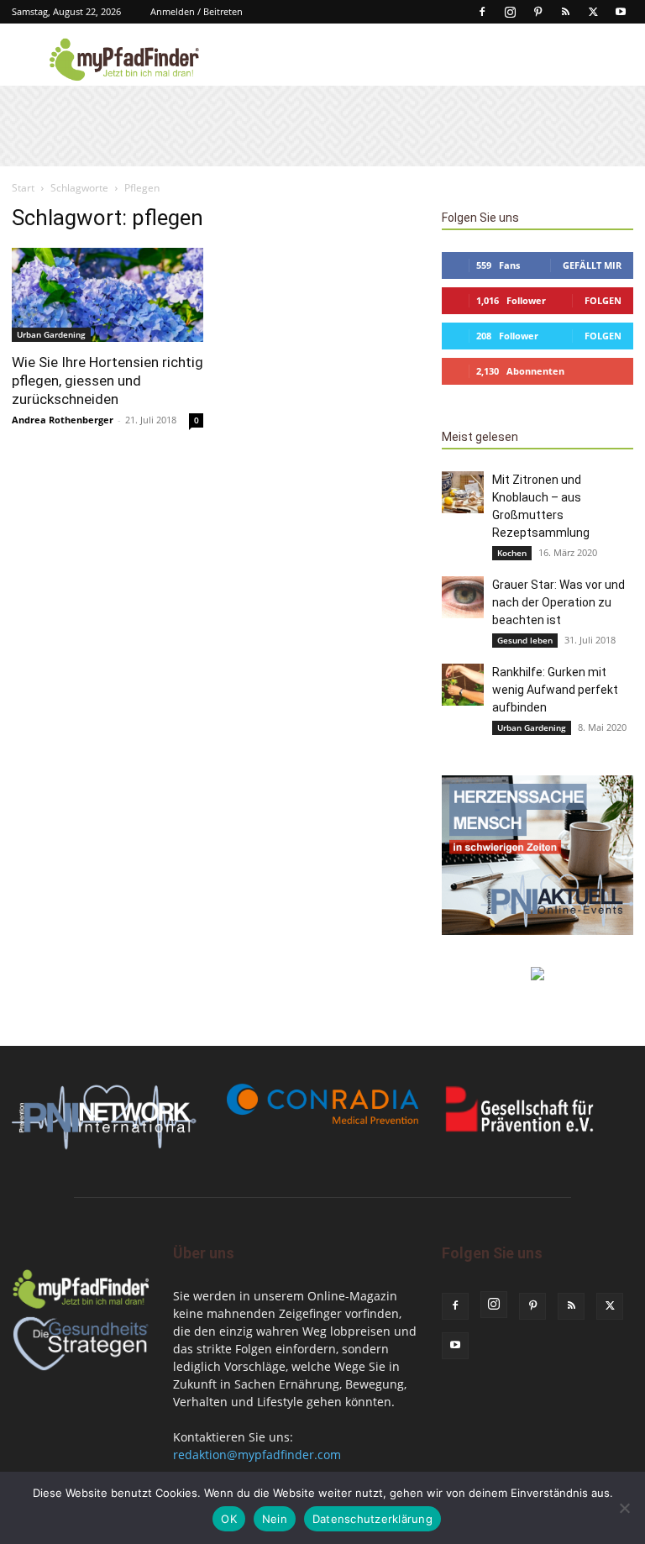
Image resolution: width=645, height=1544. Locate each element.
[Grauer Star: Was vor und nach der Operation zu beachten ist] (463, 597)
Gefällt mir (592, 265)
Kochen (512, 553)
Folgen (603, 300)
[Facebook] (482, 12)
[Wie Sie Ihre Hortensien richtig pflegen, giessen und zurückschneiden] (107, 295)
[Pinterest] (537, 12)
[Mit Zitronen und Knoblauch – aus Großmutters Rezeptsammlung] (463, 492)
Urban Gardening (51, 334)
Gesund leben (525, 640)
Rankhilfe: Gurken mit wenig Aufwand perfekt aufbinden (555, 689)
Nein (274, 1519)
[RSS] (565, 12)
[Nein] (624, 1507)
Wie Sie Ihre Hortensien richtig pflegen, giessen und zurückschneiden (107, 380)
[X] (593, 12)
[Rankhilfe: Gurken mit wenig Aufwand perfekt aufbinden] (463, 685)
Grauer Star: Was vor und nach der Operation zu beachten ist (558, 602)
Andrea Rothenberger (62, 419)
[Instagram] (509, 12)
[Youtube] (620, 12)
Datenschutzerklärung (372, 1519)
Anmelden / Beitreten (196, 11)
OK (229, 1519)
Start (23, 188)
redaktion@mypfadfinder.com (257, 1455)
